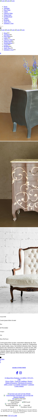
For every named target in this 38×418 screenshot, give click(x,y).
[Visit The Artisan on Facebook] (17, 373)
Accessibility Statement (20, 384)
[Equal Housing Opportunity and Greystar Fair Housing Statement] (19, 397)
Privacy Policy (9, 381)
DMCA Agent (8, 384)
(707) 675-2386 (12, 415)
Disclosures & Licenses (25, 383)
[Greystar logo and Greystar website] (19, 394)
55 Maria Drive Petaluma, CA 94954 (16, 378)
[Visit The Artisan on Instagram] (20, 373)
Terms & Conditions (21, 381)
